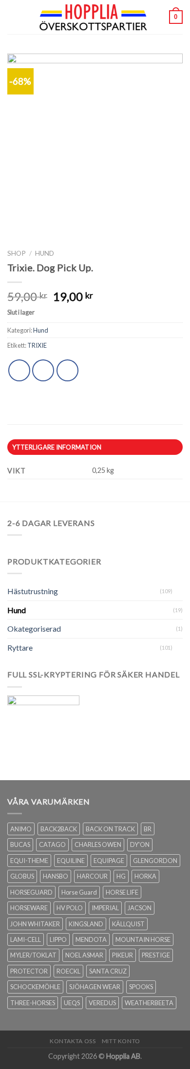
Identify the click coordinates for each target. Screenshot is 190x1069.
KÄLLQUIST (128, 924)
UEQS (72, 1003)
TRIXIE (37, 345)
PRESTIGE (156, 955)
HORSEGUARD (31, 892)
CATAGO (52, 844)
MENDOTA (91, 939)
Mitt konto (121, 1041)
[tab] (95, 447)
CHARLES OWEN (98, 844)
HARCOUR (92, 876)
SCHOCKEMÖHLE (35, 987)
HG (121, 876)
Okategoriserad (34, 628)
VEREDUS (102, 1003)
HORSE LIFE (122, 892)
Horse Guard (79, 892)
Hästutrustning (32, 591)
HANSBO (55, 876)
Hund (44, 253)
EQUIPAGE (109, 860)
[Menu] (13, 17)
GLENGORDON (155, 860)
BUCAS (20, 844)
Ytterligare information (57, 447)
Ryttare (20, 647)
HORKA (145, 876)
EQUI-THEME (29, 860)
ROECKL (68, 971)
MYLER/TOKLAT (33, 955)
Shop (16, 253)
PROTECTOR (29, 971)
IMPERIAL (105, 908)
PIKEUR (122, 955)
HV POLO (70, 908)
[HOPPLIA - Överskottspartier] (94, 17)
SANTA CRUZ (108, 971)
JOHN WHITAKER (35, 924)
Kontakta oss (72, 1041)
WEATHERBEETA (149, 1003)
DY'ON (140, 844)
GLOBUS (22, 876)
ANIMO (21, 829)
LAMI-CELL (25, 939)
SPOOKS (141, 987)
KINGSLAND (86, 924)
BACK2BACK (58, 829)
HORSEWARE (29, 908)
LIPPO (58, 939)
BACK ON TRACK (110, 829)
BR (148, 829)
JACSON (140, 908)
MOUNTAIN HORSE (143, 939)
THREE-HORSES (32, 1003)
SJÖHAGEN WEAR (94, 987)
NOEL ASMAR (84, 955)
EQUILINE (71, 860)
